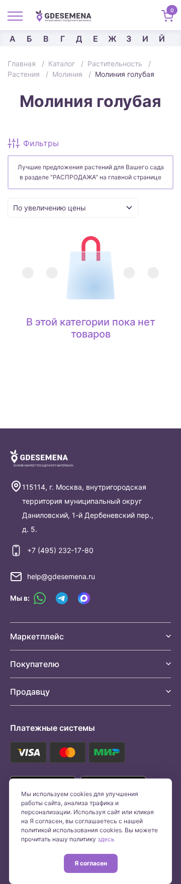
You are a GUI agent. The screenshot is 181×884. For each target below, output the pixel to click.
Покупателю (34, 664)
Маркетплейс (37, 636)
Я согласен (90, 863)
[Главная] (67, 15)
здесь (106, 839)
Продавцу (30, 692)
